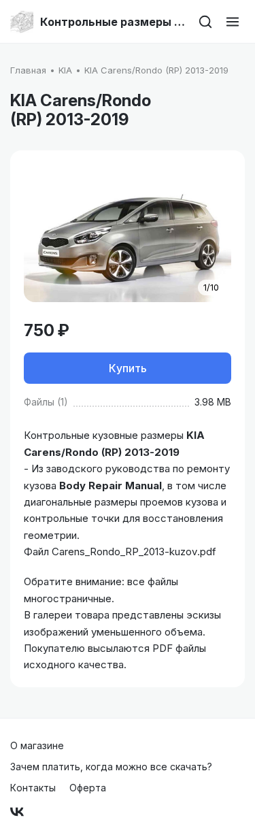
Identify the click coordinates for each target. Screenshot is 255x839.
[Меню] (232, 22)
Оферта (87, 787)
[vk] (17, 812)
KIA (65, 70)
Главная (28, 70)
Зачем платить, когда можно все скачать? (111, 766)
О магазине (37, 745)
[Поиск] (205, 22)
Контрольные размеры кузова (113, 22)
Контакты (33, 787)
